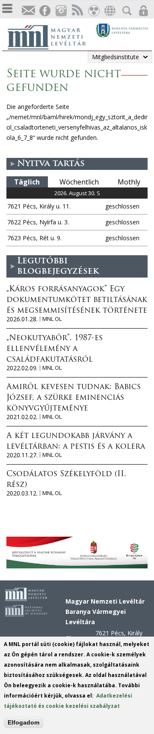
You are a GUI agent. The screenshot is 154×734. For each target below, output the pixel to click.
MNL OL (52, 319)
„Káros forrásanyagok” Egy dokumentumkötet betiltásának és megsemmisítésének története (76, 300)
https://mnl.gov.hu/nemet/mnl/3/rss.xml (77, 11)
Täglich (27, 182)
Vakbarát (93, 11)
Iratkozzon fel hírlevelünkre (28, 11)
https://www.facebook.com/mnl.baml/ (44, 11)
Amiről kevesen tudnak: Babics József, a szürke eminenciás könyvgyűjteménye (73, 398)
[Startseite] (51, 36)
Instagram (60, 11)
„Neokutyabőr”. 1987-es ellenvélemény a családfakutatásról (54, 349)
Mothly (129, 182)
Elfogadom (23, 722)
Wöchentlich (79, 182)
